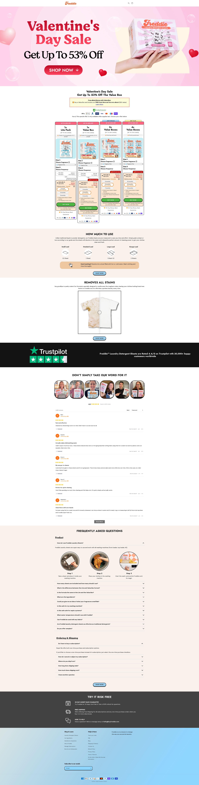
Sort (128, 410)
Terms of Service (92, 754)
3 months (62, 195)
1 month (63, 189)
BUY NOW (66, 204)
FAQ (89, 738)
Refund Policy (91, 749)
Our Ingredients (68, 738)
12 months (130, 184)
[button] (128, 3)
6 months (107, 184)
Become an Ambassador (71, 749)
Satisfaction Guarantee (70, 741)
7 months (107, 188)
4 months (85, 196)
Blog (89, 741)
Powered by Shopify (103, 781)
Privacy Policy (91, 751)
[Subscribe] (90, 768)
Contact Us (91, 746)
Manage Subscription (70, 746)
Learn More (99, 104)
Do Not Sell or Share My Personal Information (96, 758)
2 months (62, 192)
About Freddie (68, 743)
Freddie (97, 781)
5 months (107, 181)
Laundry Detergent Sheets (71, 735)
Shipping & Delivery (93, 743)
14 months (130, 188)
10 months (130, 181)
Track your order (92, 735)
